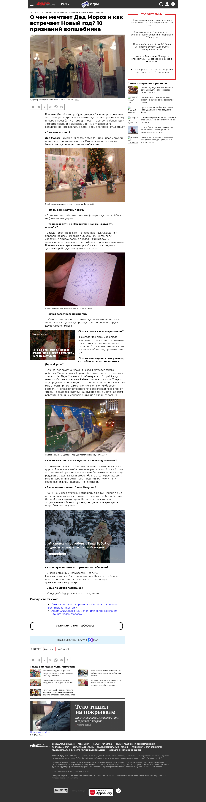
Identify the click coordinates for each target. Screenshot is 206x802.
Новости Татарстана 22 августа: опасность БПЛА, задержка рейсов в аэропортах (151, 59)
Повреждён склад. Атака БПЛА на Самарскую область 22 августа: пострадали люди (152, 47)
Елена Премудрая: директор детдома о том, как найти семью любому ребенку (58, 673)
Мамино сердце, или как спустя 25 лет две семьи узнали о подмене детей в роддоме (106, 682)
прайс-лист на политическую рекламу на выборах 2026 (78, 750)
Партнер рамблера (78, 791)
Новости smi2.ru (40, 732)
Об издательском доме (63, 744)
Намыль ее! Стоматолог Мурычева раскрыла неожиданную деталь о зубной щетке (157, 139)
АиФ (77, 100)
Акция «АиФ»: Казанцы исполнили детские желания (84, 610)
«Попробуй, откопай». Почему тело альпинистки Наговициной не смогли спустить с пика (157, 129)
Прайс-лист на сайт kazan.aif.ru (147, 747)
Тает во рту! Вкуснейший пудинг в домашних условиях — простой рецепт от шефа (157, 89)
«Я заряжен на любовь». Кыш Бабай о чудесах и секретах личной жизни (78, 545)
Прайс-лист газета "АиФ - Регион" (112, 747)
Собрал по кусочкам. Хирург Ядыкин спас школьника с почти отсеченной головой (158, 119)
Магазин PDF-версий (102, 744)
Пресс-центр (84, 744)
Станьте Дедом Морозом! (67, 614)
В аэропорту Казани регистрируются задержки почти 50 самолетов (152, 70)
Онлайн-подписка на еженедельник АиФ (135, 744)
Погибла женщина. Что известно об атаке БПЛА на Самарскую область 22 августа (152, 23)
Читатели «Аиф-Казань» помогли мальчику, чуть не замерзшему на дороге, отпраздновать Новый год (59, 692)
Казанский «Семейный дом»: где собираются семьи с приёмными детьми (106, 673)
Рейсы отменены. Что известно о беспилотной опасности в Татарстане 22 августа (152, 35)
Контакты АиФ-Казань (83, 747)
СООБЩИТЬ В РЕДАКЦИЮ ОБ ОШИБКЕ (124, 750)
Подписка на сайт (60, 747)
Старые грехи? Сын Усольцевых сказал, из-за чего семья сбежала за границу (157, 99)
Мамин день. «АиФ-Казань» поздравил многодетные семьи (58, 681)
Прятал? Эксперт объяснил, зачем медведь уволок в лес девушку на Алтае (157, 109)
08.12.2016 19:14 (36, 12)
